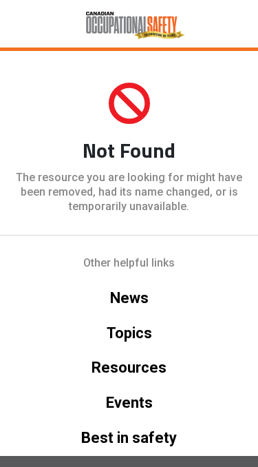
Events (129, 402)
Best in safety (129, 437)
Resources (129, 367)
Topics (129, 333)
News (129, 298)
